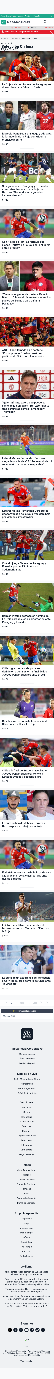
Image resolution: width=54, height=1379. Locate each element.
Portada (4, 38)
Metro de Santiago (26, 1203)
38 (22, 1003)
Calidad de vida (26, 1121)
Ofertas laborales (26, 1179)
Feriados (26, 1174)
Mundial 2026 (9, 1016)
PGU (26, 1193)
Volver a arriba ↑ (27, 1361)
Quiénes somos (20, 1355)
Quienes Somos (27, 1054)
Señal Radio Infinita (27, 1093)
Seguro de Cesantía (26, 1198)
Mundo (26, 1112)
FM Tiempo (26, 1246)
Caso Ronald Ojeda (8, 16)
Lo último (17, 28)
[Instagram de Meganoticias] (21, 1331)
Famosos (26, 1189)
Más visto (49, 28)
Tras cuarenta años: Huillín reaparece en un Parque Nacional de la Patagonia (26, 1290)
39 (28, 1003)
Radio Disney (26, 1256)
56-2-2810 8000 (43, 1353)
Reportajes (26, 1140)
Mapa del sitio (34, 1355)
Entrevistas (26, 1145)
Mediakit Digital (27, 1063)
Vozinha (28, 16)
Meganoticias (26, 1228)
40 (35, 1003)
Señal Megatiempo (27, 1088)
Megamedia (26, 1218)
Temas (15, 38)
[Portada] (2, 28)
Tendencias (26, 1117)
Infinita (26, 1237)
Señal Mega (27, 1083)
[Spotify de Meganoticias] (37, 1331)
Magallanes (38, 16)
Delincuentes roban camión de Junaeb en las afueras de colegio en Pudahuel (26, 1273)
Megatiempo (26, 1232)
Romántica (26, 1242)
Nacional (26, 1107)
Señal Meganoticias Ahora (27, 1079)
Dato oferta (26, 1149)
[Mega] (27, 1345)
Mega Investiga (26, 1154)
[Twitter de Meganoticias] (15, 1331)
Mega (26, 1223)
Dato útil (26, 1131)
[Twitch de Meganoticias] (43, 1331)
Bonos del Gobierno (26, 1184)
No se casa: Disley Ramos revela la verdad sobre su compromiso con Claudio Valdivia (26, 1297)
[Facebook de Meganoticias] (10, 1331)
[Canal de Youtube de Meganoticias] (26, 1331)
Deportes (26, 1126)
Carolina (26, 1251)
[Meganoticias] (27, 1034)
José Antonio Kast (26, 1170)
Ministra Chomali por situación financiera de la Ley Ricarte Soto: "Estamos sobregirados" (26, 1304)
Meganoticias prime (26, 1135)
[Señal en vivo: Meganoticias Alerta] (27, 34)
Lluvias (20, 16)
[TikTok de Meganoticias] (32, 1331)
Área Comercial (27, 1058)
